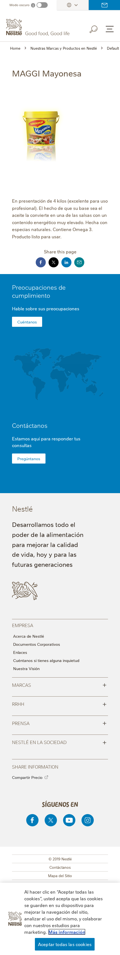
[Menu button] (109, 29)
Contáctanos (104, 5)
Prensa (59, 723)
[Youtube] (69, 820)
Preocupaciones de (39, 291)
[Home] (38, 27)
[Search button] (97, 28)
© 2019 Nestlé (60, 858)
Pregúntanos (28, 458)
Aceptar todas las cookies (65, 944)
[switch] (42, 5)
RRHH (59, 703)
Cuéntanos (27, 321)
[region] (60, 919)
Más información (66, 932)
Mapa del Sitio (60, 875)
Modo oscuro (19, 5)
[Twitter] (51, 820)
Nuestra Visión (26, 668)
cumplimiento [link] (31, 295)
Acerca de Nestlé (28, 636)
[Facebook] (32, 820)
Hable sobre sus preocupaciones (45, 308)
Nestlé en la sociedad (59, 742)
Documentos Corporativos (36, 644)
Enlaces (20, 652)
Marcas (59, 684)
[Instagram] (87, 820)
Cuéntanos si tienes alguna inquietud (46, 660)
